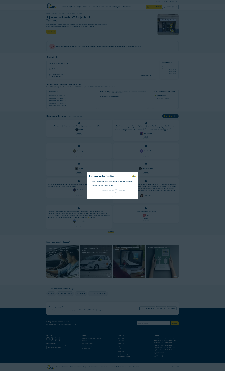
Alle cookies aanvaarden (107, 191)
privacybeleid (104, 185)
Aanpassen (111, 196)
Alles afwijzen (122, 191)
